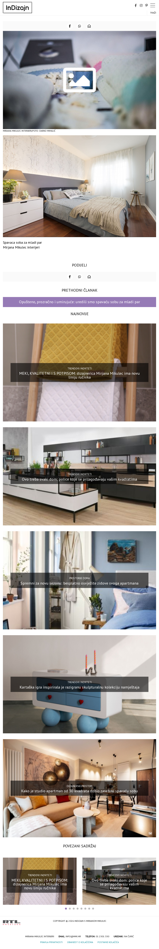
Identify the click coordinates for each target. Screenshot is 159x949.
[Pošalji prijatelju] (89, 26)
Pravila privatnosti (51, 942)
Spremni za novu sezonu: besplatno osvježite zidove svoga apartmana (79, 583)
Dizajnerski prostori (79, 786)
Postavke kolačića (108, 942)
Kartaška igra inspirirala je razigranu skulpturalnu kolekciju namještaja (79, 686)
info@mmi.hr (73, 936)
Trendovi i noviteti (79, 368)
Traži (153, 12)
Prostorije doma (79, 578)
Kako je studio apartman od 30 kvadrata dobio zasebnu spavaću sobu (79, 790)
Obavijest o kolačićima (80, 942)
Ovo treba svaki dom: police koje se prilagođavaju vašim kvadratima (79, 479)
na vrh (152, 921)
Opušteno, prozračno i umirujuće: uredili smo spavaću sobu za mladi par (79, 301)
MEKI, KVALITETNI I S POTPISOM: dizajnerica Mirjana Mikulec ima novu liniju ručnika (79, 375)
